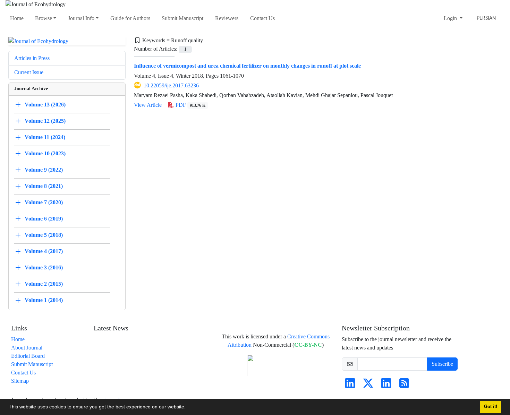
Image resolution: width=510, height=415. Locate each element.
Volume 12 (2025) (45, 121)
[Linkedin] (350, 385)
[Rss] (404, 385)
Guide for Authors (130, 18)
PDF (190, 105)
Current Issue (28, 72)
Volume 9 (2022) (44, 169)
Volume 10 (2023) (45, 153)
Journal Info (81, 18)
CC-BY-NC (308, 345)
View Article (148, 105)
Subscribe (442, 364)
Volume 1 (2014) (44, 300)
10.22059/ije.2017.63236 (171, 85)
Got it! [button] (490, 406)
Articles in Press (32, 58)
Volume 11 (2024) (45, 137)
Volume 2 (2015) (44, 283)
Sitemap (20, 381)
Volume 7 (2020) (44, 202)
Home (17, 18)
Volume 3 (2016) (44, 267)
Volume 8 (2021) (44, 186)
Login (451, 18)
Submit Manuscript (182, 18)
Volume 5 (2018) (44, 235)
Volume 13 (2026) (45, 104)
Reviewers (226, 18)
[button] (188, 408)
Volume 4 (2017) (44, 251)
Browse (43, 18)
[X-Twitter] (368, 385)
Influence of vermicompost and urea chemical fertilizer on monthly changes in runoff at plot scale (247, 65)
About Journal (26, 347)
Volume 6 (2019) (44, 218)
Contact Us (262, 18)
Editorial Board (28, 356)
